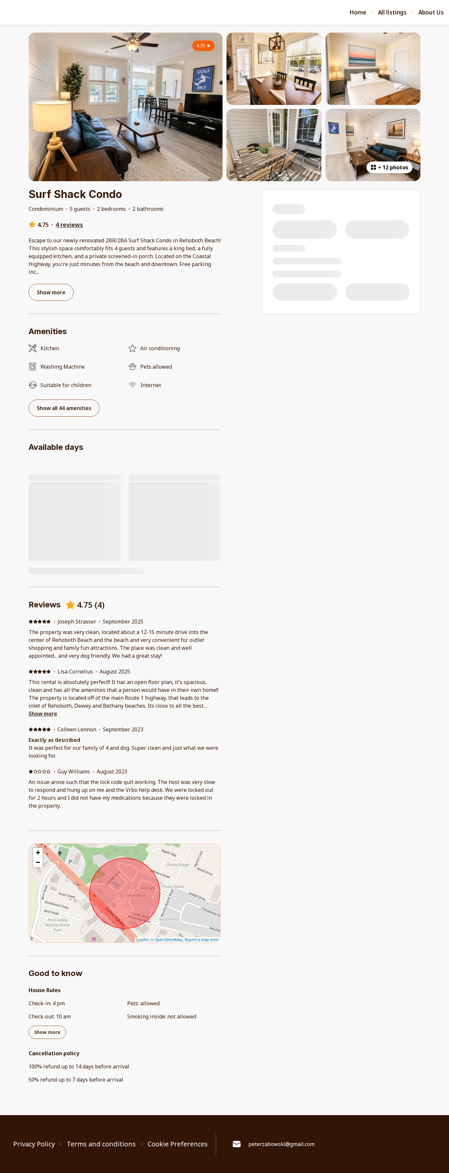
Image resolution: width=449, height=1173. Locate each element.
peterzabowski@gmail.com (281, 1144)
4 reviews (69, 225)
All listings (392, 12)
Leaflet (142, 939)
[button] (38, 853)
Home (357, 12)
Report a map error (202, 939)
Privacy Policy (34, 1144)
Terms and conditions (101, 1144)
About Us (431, 12)
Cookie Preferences (178, 1144)
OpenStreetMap (168, 939)
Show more (43, 713)
